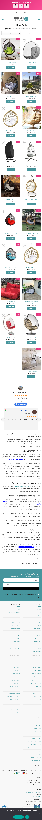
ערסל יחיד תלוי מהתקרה (11, 233)
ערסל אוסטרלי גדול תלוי (31, 267)
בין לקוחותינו (38, 638)
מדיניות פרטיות (37, 651)
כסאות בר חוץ (17, 670)
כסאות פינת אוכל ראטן (35, 744)
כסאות (39, 722)
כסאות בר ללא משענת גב (14, 686)
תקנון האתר (38, 632)
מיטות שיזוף (17, 635)
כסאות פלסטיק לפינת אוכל (34, 741)
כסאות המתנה (37, 731)
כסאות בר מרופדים (16, 677)
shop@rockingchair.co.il (33, 792)
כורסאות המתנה (37, 667)
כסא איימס (38, 754)
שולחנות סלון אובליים (36, 683)
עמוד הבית (34, 29)
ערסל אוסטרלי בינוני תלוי (11, 130)
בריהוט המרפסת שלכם (16, 459)
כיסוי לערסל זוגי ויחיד (11, 165)
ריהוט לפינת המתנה (15, 622)
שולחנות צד (38, 699)
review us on (22, 404)
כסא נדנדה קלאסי (36, 761)
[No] (39, 814)
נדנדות (18, 638)
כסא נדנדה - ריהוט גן (20, 392)
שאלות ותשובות (37, 616)
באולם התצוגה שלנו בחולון (26, 547)
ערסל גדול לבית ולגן (11, 199)
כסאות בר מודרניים (15, 709)
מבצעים (39, 622)
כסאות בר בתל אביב (15, 712)
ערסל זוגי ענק (10, 96)
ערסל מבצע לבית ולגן (11, 62)
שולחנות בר (38, 690)
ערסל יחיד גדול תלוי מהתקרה (11, 267)
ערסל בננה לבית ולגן (31, 96)
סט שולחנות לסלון (36, 696)
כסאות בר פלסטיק (16, 680)
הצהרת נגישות (37, 648)
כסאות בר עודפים (16, 706)
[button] (25, 12)
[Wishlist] (16, 12)
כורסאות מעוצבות (36, 664)
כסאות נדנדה (37, 725)
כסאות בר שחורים (16, 703)
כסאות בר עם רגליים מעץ (14, 699)
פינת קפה (18, 645)
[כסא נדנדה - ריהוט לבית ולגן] (21, 18)
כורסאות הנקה (37, 661)
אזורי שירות (38, 645)
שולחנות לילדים (37, 693)
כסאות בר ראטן (16, 683)
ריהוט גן (18, 609)
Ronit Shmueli (26, 411)
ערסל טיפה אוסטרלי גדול (31, 199)
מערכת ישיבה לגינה (15, 629)
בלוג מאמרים (37, 642)
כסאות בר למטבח (16, 664)
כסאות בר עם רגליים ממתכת (13, 696)
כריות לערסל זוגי (11, 302)
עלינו (39, 612)
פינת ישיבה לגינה (16, 625)
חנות (39, 625)
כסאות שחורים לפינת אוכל (34, 748)
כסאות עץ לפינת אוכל (35, 738)
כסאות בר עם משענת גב (14, 693)
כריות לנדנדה (17, 632)
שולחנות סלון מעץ (36, 680)
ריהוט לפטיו (17, 619)
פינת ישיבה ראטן (16, 642)
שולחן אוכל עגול (37, 686)
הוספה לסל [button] (10, 170)
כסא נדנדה (38, 609)
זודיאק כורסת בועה (31, 62)
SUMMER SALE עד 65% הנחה (21, 2)
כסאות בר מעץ (16, 667)
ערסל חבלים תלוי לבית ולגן (31, 372)
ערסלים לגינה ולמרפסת (21, 29)
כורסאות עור (38, 670)
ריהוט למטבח (37, 706)
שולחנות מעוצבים (36, 674)
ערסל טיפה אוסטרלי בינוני (31, 233)
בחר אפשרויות (31, 67)
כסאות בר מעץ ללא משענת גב (13, 690)
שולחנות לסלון (37, 677)
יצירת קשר (38, 619)
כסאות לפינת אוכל (36, 728)
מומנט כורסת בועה (10, 337)
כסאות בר (18, 661)
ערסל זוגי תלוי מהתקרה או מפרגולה (31, 302)
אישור (27, 817)
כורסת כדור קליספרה (31, 130)
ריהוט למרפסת (16, 616)
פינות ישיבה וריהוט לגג (15, 648)
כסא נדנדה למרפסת (36, 757)
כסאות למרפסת (37, 751)
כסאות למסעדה (37, 735)
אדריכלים (38, 635)
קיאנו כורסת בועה (31, 337)
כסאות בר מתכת (16, 674)
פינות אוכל (38, 703)
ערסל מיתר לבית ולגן (31, 165)
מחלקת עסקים (37, 629)
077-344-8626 (36, 797)
